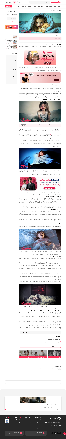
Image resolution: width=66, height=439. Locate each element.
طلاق (15, 64)
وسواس (15, 83)
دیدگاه (59, 369)
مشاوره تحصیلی (14, 73)
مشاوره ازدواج (14, 71)
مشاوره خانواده (14, 76)
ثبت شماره (11, 21)
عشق (51, 134)
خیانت (15, 57)
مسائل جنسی (14, 69)
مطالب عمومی (14, 80)
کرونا (15, 67)
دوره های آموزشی (40, 6)
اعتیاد (15, 55)
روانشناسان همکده (49, 6)
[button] (20, 38)
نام (60, 381)
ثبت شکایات (30, 6)
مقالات (35, 6)
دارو (15, 60)
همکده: (17, 1)
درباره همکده (23, 6)
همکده (59, 6)
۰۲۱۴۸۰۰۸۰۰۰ (19, 3)
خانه (60, 10)
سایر (15, 62)
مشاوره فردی (14, 78)
